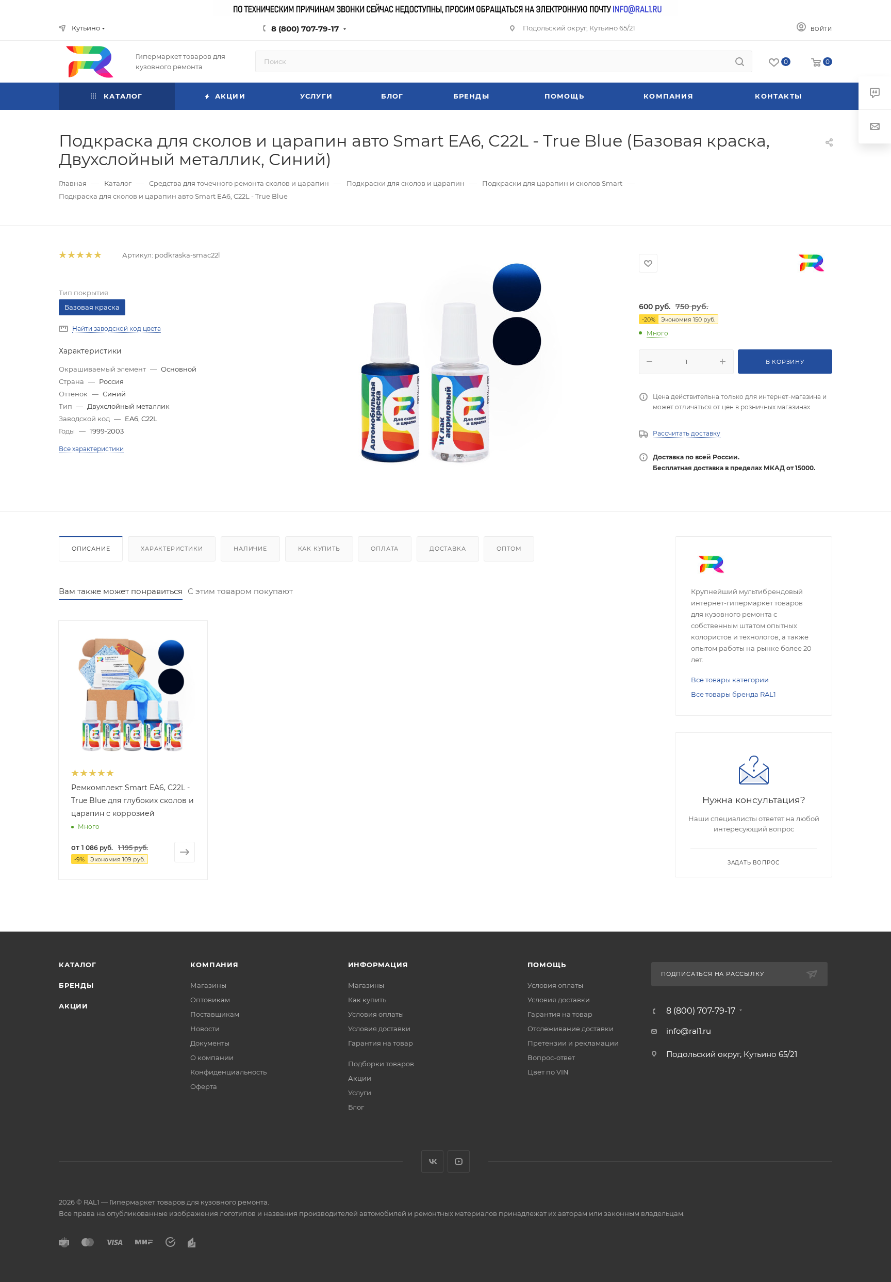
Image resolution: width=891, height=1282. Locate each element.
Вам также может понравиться (121, 591)
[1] (62, 255)
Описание (91, 548)
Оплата (385, 548)
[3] (79, 255)
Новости (205, 1028)
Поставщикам (214, 1014)
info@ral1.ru (688, 1031)
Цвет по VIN (548, 1072)
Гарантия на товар (380, 1043)
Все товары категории (730, 680)
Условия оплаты (376, 1014)
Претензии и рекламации (573, 1043)
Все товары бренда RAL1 (733, 694)
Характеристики (172, 548)
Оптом (509, 548)
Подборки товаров (381, 1064)
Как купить (319, 548)
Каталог (77, 964)
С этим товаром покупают (240, 591)
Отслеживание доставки (570, 1028)
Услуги (359, 1092)
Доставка (448, 548)
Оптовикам (210, 1000)
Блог (356, 1107)
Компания (214, 964)
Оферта (203, 1086)
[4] (88, 255)
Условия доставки (379, 1028)
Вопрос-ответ (551, 1057)
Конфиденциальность (228, 1072)
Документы (209, 1043)
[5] (97, 255)
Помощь (546, 964)
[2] (71, 255)
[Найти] (739, 61)
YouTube (459, 1161)
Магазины (208, 985)
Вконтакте (432, 1161)
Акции (73, 1006)
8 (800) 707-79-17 (305, 29)
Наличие (250, 548)
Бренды (76, 985)
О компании (212, 1057)
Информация (378, 964)
